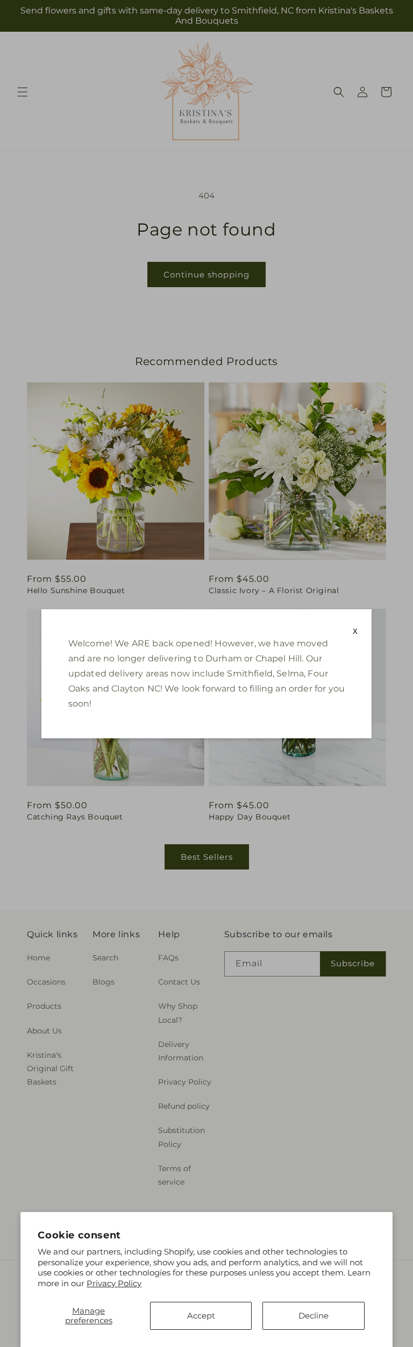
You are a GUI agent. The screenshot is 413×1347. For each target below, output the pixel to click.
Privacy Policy (114, 1283)
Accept (201, 1315)
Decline (313, 1315)
